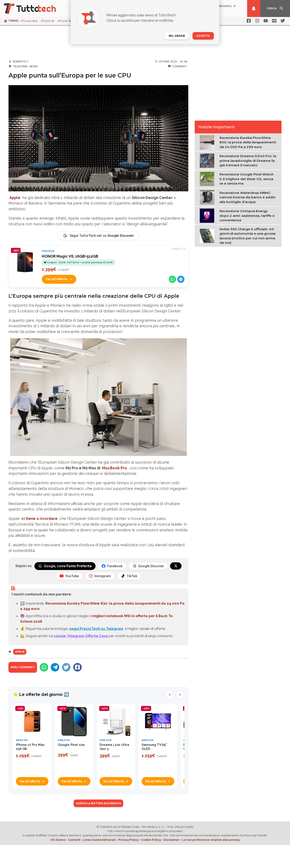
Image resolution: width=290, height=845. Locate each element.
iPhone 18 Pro (67, 21)
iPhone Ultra (29, 21)
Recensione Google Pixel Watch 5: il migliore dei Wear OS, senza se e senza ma (247, 179)
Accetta (203, 35)
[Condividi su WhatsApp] (172, 279)
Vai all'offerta (57, 279)
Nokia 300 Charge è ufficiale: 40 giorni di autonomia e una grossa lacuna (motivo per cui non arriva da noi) (248, 236)
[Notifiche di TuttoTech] (253, 8)
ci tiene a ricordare (39, 518)
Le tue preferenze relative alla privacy (211, 839)
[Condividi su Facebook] (77, 667)
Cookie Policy (151, 839)
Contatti (74, 839)
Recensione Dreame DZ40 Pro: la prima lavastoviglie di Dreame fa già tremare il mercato (248, 160)
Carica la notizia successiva (98, 803)
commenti (179, 66)
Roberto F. (21, 61)
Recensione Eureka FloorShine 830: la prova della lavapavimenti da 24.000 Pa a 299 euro (248, 142)
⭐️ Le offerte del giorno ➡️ (41, 694)
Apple (19, 651)
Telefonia (20, 66)
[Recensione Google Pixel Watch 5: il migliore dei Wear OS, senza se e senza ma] (208, 178)
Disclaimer (171, 839)
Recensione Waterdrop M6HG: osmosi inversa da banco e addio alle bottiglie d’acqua (248, 197)
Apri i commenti (23, 667)
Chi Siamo (57, 839)
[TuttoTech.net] (36, 8)
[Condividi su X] (66, 667)
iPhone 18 (47, 21)
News (34, 66)
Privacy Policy (128, 839)
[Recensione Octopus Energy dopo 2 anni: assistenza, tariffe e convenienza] (208, 215)
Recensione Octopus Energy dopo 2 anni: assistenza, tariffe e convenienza (247, 215)
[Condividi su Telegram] (180, 279)
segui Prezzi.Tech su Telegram (96, 628)
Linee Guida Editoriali (99, 839)
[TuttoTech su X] (176, 566)
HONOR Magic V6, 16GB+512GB (70, 256)
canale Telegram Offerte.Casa (81, 636)
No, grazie (177, 35)
